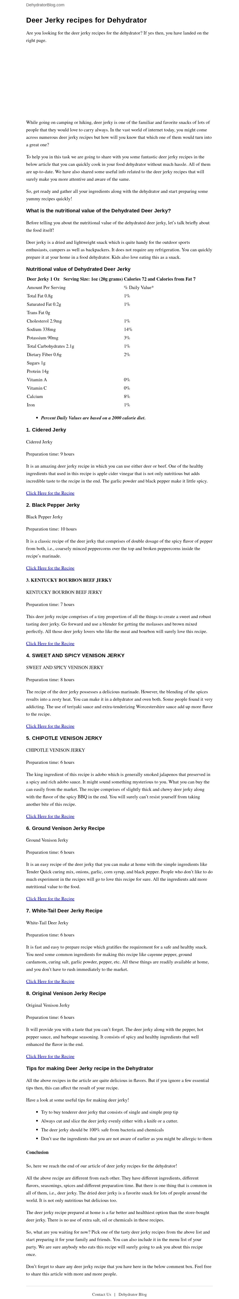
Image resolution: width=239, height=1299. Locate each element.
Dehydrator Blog (133, 1294)
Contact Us (101, 1294)
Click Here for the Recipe (50, 493)
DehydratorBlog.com (45, 5)
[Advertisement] (119, 81)
